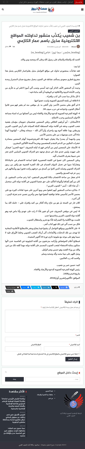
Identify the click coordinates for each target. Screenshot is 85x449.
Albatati (73, 47)
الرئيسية (75, 26)
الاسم (77, 335)
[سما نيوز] (42, 9)
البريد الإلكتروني (74, 344)
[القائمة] (82, 10)
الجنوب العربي (66, 26)
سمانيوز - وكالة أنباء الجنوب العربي (29, 445)
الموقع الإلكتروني (36, 344)
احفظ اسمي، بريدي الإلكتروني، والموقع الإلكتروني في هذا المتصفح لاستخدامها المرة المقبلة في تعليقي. (47, 354)
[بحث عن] (3, 10)
